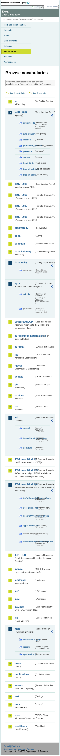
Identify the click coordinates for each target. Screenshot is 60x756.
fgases (18, 365)
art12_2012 (21, 112)
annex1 (26, 428)
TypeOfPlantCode (28, 525)
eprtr (17, 283)
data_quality (28, 134)
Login (37, 7)
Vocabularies (10, 51)
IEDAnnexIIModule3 (24, 470)
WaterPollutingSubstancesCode (28, 542)
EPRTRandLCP (24, 321)
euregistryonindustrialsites (24, 336)
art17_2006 (21, 195)
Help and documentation (15, 25)
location (27, 140)
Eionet (15, 19)
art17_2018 (21, 217)
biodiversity (21, 228)
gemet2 (19, 376)
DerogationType (28, 508)
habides (19, 395)
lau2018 (19, 607)
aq (16, 101)
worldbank (21, 726)
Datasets (8, 30)
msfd (17, 628)
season (26, 157)
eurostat (19, 347)
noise (18, 663)
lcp (16, 617)
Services (8, 57)
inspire (19, 569)
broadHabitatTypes (28, 639)
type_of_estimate (28, 169)
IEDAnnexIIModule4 (24, 484)
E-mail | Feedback (12, 746)
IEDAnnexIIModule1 (24, 459)
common (20, 243)
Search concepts (39, 93)
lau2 (17, 599)
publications (22, 674)
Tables (7, 35)
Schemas (8, 46)
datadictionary (23, 251)
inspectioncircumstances (28, 438)
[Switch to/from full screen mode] (42, 7)
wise (17, 715)
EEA (16, 2)
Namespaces (10, 62)
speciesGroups (28, 654)
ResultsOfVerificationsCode (28, 516)
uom (17, 704)
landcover (20, 580)
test (17, 696)
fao (16, 354)
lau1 (17, 591)
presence (27, 151)
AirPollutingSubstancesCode (28, 498)
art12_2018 (21, 184)
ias (16, 406)
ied (16, 417)
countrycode (28, 123)
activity (26, 294)
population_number (28, 145)
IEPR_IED (20, 555)
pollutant (27, 448)
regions (26, 647)
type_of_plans (28, 175)
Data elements (10, 41)
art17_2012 (21, 206)
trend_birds (28, 163)
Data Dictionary (26, 19)
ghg (17, 384)
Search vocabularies (17, 93)
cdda (17, 235)
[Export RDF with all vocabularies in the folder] (52, 115)
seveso (19, 685)
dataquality (21, 262)
